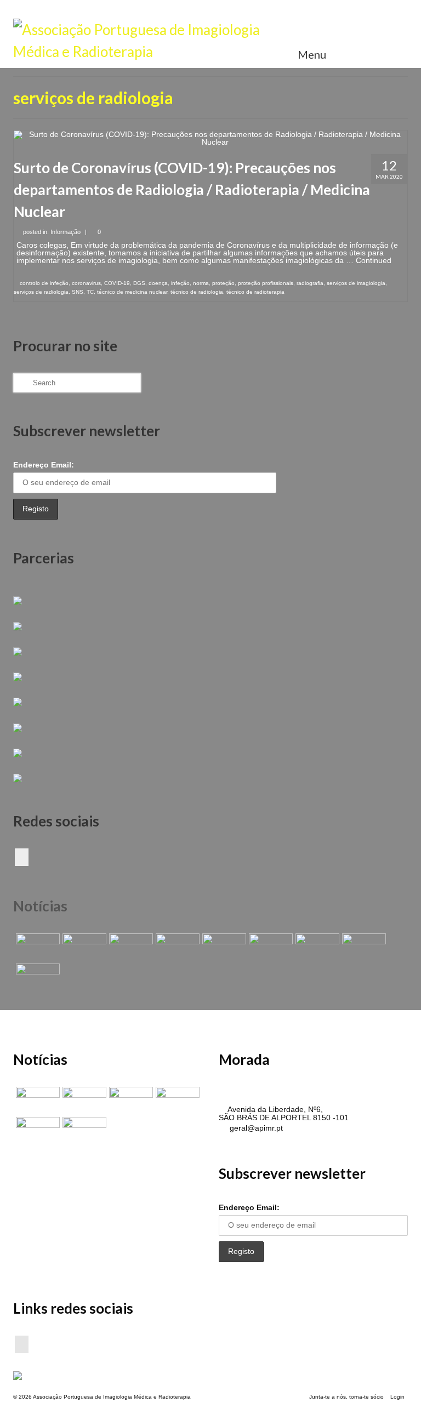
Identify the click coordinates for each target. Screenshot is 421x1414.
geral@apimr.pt (255, 1128)
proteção (223, 283)
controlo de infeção (44, 283)
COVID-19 (117, 283)
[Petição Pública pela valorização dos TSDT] (36, 947)
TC (90, 292)
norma (201, 283)
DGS (139, 283)
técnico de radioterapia (255, 292)
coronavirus (86, 283)
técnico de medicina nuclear (132, 292)
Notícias (40, 906)
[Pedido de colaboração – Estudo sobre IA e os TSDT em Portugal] (316, 947)
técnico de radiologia (196, 292)
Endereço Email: (43, 464)
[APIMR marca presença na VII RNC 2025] (36, 977)
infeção (180, 283)
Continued (373, 260)
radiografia (310, 283)
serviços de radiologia (41, 292)
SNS (77, 292)
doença (158, 283)
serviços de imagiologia (356, 283)
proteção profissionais (265, 283)
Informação (65, 232)
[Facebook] (22, 856)
